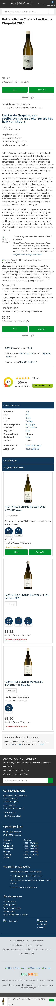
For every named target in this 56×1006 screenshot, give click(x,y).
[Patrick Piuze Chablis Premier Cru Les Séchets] (28, 575)
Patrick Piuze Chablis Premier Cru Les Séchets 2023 (27, 596)
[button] (9, 531)
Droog (28, 418)
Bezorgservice (9, 905)
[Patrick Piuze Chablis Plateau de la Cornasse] (28, 488)
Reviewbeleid (9, 911)
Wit (27, 415)
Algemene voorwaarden (12, 949)
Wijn (27, 411)
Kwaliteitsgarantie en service (15, 914)
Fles (15, 90)
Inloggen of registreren (19, 941)
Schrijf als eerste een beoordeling (17, 104)
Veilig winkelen (17, 945)
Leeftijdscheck (31, 949)
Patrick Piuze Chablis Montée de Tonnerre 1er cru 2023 (24, 683)
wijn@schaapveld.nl (12, 816)
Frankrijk (29, 421)
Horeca (29, 945)
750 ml (29, 437)
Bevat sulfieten (32, 449)
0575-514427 (17, 744)
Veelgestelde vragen (12, 908)
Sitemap (38, 945)
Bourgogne (30, 424)
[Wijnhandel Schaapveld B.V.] (22, 4)
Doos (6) (41, 90)
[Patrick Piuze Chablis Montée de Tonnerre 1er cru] (28, 662)
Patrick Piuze (31, 427)
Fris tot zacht (12, 515)
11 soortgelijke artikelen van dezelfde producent (23, 107)
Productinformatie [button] (11, 405)
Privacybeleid (45, 949)
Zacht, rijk (11, 604)
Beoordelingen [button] (10, 460)
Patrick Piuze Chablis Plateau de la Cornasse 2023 (25, 508)
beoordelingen (28, 987)
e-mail (41, 744)
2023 (28, 430)
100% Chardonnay (33, 445)
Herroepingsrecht (26, 953)
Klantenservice (9, 901)
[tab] (28, 405)
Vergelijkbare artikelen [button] (13, 467)
